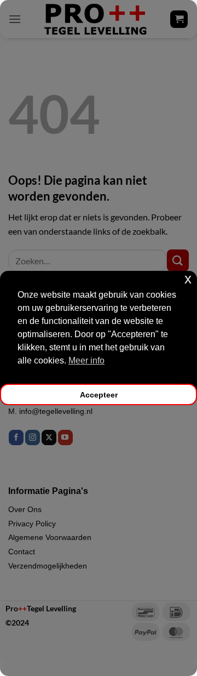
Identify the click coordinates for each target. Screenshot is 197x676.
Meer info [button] (86, 360)
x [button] (188, 279)
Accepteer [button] (99, 394)
